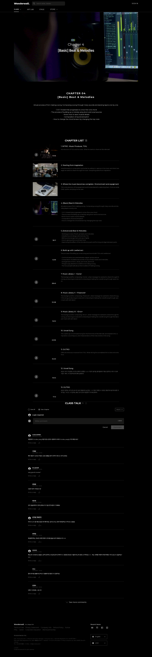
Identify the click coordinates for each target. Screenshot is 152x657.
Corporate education (33, 630)
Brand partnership (49, 630)
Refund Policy (58, 627)
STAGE (41, 9)
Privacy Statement (32, 627)
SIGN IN (135, 3)
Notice (67, 627)
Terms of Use (19, 627)
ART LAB (30, 9)
